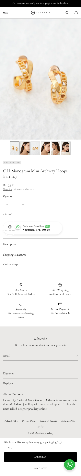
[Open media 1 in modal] (40, 79)
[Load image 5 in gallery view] (55, 148)
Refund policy (12, 420)
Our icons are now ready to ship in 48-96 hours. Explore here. (41, 3)
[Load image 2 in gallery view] (25, 148)
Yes (10, 448)
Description (10, 244)
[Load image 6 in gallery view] (66, 148)
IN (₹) (40, 426)
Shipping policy (68, 420)
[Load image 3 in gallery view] (35, 148)
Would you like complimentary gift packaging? (31, 442)
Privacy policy (29, 420)
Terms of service (48, 420)
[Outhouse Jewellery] (40, 13)
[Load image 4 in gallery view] (45, 148)
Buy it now (40, 468)
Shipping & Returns (14, 254)
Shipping (7, 189)
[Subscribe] (73, 356)
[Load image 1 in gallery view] (14, 148)
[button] (67, 12)
